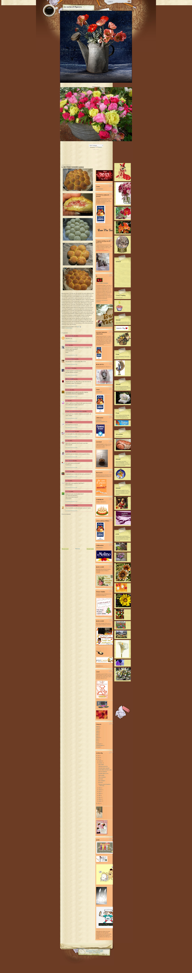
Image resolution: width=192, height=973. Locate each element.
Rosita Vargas (68, 451)
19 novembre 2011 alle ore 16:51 (71, 476)
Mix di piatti (100, 778)
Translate (100, 147)
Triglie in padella (101, 775)
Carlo (66, 440)
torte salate (98, 747)
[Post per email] (80, 326)
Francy (67, 345)
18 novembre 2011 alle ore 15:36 (71, 407)
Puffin (66, 422)
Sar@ (66, 480)
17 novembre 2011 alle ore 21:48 (71, 355)
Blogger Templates (89, 951)
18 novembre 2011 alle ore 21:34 (71, 427)
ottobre (100, 787)
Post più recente (65, 549)
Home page (77, 548)
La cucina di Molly (69, 359)
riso (97, 742)
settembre (100, 789)
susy (66, 400)
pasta (97, 736)
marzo (100, 797)
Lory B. (67, 491)
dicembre (100, 760)
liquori (97, 734)
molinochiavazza (99, 391)
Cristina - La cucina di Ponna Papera (73, 411)
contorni (97, 728)
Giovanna (67, 390)
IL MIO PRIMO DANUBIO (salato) (73, 167)
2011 (99, 759)
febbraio (100, 799)
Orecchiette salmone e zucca (103, 773)
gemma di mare (99, 420)
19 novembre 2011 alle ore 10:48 (71, 447)
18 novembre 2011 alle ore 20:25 (71, 418)
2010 (99, 803)
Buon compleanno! (101, 780)
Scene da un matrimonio (102, 771)
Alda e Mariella (69, 460)
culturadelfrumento (99, 188)
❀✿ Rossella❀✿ (69, 379)
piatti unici (98, 737)
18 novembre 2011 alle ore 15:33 (71, 396)
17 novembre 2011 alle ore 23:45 (71, 364)
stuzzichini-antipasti (68, 327)
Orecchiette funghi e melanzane (103, 768)
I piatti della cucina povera (103, 766)
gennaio (100, 801)
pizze (97, 740)
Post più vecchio (90, 549)
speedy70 (67, 471)
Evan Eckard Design (96, 952)
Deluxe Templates (100, 951)
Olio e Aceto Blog (69, 336)
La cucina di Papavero (73, 6)
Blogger (101, 950)
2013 (99, 755)
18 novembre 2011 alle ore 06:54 (71, 375)
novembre (100, 762)
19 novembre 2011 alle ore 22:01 (71, 487)
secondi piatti (98, 743)
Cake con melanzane (102, 777)
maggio (100, 793)
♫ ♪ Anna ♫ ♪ (68, 368)
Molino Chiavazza (99, 547)
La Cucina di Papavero (103, 283)
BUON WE (100, 782)
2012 (99, 757)
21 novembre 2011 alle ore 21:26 (71, 510)
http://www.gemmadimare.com (101, 421)
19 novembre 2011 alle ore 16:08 (71, 467)
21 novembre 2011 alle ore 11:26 (71, 501)
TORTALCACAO (69, 505)
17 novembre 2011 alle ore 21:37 (71, 341)
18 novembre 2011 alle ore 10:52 (71, 385)
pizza (97, 739)
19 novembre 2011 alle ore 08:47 (71, 436)
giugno (100, 791)
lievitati (97, 732)
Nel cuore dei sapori (70, 431)
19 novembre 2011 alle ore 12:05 (71, 456)
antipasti (97, 726)
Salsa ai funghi (101, 764)
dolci (97, 729)
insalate (97, 731)
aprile (100, 795)
